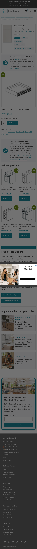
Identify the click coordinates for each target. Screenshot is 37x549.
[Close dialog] (36, 265)
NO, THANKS (28, 281)
